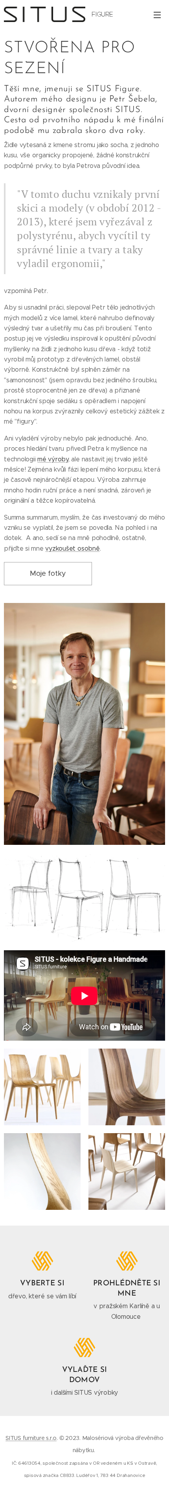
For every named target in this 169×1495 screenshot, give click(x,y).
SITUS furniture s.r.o (31, 1438)
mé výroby (52, 459)
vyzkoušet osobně (72, 548)
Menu (157, 14)
